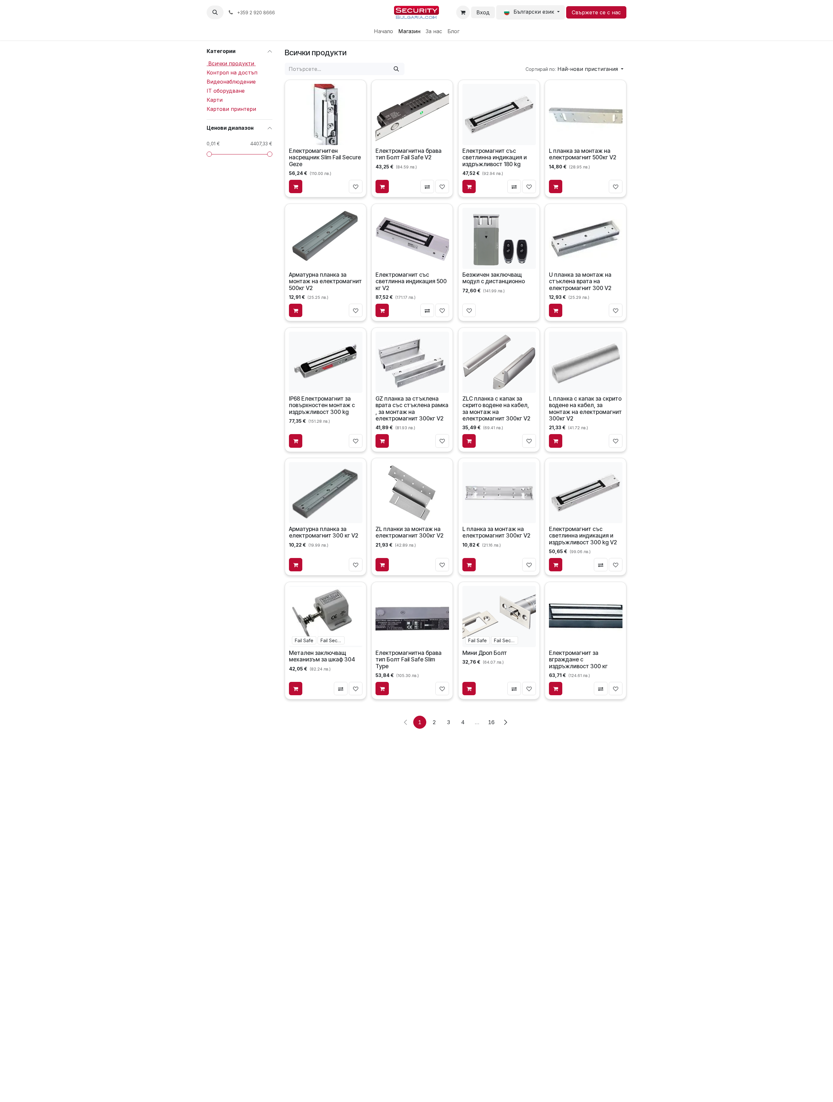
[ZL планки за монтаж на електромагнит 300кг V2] (412, 492)
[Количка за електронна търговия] (463, 12)
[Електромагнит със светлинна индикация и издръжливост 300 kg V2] (585, 492)
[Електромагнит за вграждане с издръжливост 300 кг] (585, 616)
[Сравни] (427, 186)
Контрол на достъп (232, 72)
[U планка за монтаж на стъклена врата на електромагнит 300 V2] (585, 238)
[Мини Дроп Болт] (499, 616)
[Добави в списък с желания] (355, 186)
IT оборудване (226, 90)
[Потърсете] (396, 69)
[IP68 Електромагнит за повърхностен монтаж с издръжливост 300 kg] (325, 361)
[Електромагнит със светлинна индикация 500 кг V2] (412, 238)
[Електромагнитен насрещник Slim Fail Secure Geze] (325, 114)
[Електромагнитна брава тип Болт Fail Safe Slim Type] (412, 616)
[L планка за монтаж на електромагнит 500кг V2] (585, 114)
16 (491, 722)
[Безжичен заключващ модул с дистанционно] (499, 238)
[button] (215, 12)
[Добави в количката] (296, 186)
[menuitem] (383, 31)
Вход (483, 12)
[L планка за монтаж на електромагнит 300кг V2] (499, 492)
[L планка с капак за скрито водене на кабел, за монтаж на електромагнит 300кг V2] (585, 361)
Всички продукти (231, 63)
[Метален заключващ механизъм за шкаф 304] (325, 616)
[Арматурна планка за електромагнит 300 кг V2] (325, 492)
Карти (215, 100)
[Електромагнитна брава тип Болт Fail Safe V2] (412, 114)
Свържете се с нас (596, 12)
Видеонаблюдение (231, 81)
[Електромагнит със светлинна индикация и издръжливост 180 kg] (499, 114)
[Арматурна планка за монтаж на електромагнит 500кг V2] (325, 238)
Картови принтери (231, 109)
